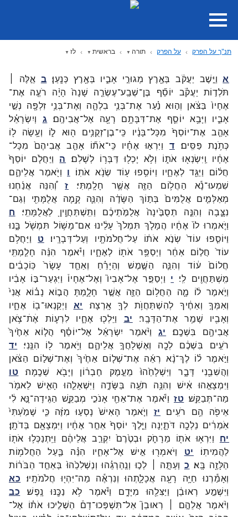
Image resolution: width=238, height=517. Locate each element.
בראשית (103, 51)
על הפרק (169, 51)
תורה (139, 51)
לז (73, 51)
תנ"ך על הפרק (211, 51)
